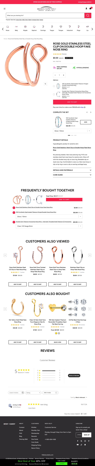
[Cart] (90, 9)
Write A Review (74, 375)
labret (30, 19)
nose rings (19, 19)
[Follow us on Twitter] (81, 441)
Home (5, 38)
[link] (56, 333)
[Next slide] (89, 112)
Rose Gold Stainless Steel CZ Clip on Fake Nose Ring (17, 268)
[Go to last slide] (86, 112)
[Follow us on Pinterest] (89, 441)
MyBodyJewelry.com (47, 455)
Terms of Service (39, 458)
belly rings (25, 19)
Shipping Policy (36, 445)
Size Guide (34, 439)
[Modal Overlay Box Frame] (47, 462)
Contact (21, 427)
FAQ (20, 433)
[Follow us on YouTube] (78, 445)
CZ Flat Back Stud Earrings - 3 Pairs (77, 321)
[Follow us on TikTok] (81, 445)
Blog (20, 436)
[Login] (86, 9)
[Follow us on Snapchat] (85, 445)
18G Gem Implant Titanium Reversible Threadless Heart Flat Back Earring (58, 322)
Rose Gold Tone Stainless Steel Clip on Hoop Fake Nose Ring (57, 269)
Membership (35, 433)
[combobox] (33, 392)
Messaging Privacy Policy (63, 458)
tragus (41, 19)
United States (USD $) (84, 2)
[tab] (69, 135)
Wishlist (33, 427)
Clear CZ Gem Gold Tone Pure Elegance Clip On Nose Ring (38, 322)
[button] (5, 255)
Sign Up (86, 435)
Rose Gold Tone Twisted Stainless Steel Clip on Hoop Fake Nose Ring (37, 269)
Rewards (34, 436)
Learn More (64, 88)
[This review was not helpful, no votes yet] (85, 414)
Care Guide (34, 442)
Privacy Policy (50, 458)
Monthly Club (35, 430)
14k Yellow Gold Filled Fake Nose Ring (17, 321)
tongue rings (35, 19)
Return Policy (35, 448)
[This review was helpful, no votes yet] (81, 414)
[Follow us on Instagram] (85, 441)
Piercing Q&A (23, 439)
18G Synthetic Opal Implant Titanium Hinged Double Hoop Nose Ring (72, 120)
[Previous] (3, 29)
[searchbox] (14, 392)
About (21, 430)
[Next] (92, 29)
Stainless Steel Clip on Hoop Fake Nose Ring (77, 268)
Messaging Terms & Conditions (80, 458)
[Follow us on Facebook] (78, 441)
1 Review (63, 54)
